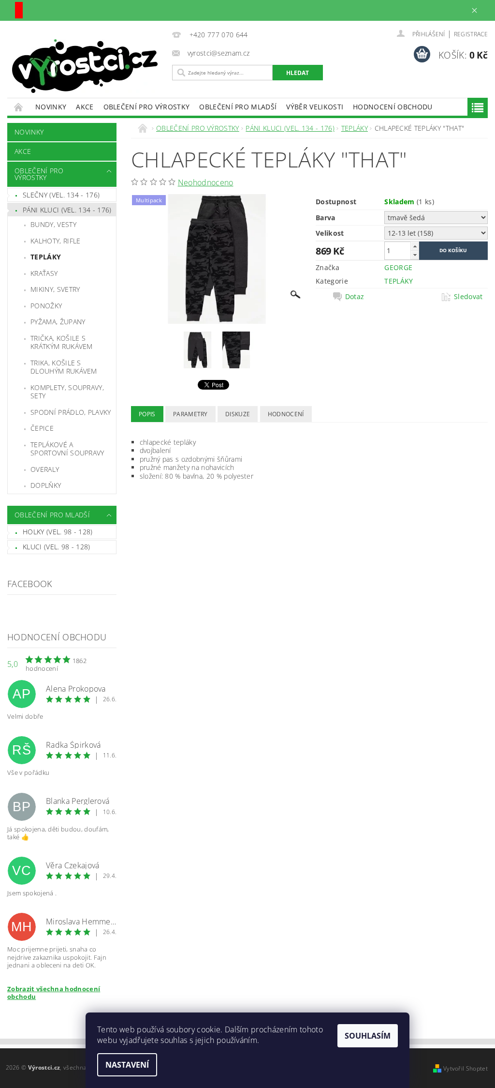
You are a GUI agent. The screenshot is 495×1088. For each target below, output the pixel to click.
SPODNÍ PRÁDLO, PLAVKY (70, 412)
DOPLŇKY (45, 485)
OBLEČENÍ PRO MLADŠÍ (238, 106)
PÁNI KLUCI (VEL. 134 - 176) (67, 209)
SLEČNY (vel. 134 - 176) (61, 194)
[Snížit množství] (414, 254)
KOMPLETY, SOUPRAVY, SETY (67, 392)
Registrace (471, 34)
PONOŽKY (46, 305)
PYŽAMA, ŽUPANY (57, 321)
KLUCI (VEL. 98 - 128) (56, 546)
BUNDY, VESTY (53, 224)
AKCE (84, 106)
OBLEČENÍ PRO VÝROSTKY (146, 106)
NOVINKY (50, 106)
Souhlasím (368, 1035)
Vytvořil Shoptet (465, 1068)
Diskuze (237, 414)
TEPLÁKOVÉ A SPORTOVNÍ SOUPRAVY (67, 449)
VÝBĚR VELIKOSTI (314, 106)
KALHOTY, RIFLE (55, 240)
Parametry (190, 414)
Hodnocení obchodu (392, 106)
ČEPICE (42, 428)
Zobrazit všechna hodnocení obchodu (53, 992)
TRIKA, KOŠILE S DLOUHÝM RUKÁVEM (63, 367)
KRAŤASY (44, 273)
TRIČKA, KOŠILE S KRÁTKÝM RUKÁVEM (61, 342)
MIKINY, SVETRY (55, 289)
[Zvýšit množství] (414, 246)
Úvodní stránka (18, 106)
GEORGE (398, 267)
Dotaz (354, 296)
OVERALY (44, 469)
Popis (147, 414)
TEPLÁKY (45, 256)
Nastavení (127, 1064)
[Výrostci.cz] (87, 66)
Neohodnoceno (205, 182)
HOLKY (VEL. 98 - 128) (58, 531)
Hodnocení (286, 414)
